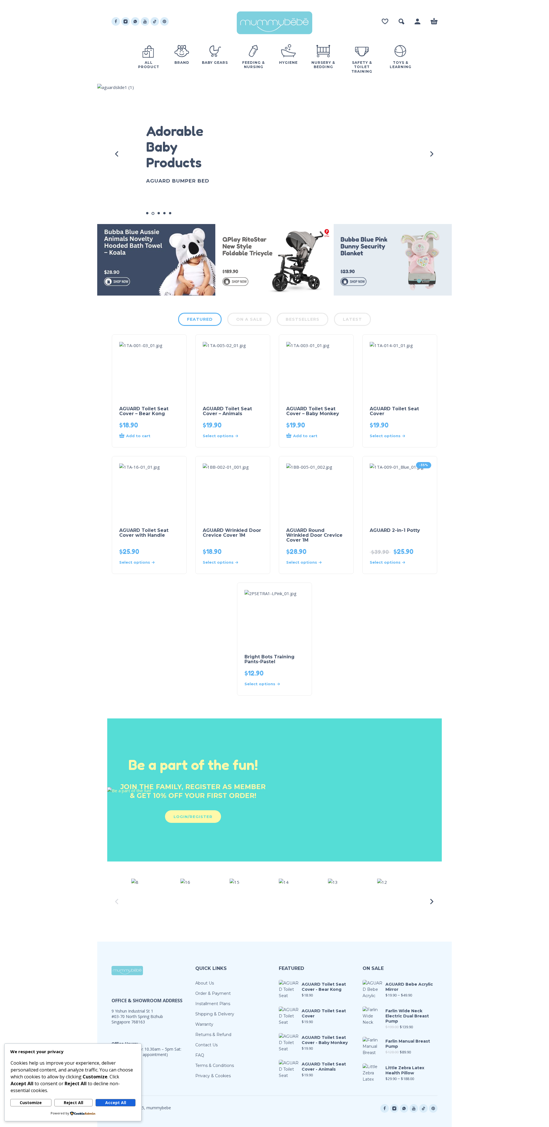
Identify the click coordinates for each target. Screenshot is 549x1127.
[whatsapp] (135, 21)
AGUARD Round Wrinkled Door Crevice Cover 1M (314, 535)
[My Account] (417, 21)
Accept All (115, 1102)
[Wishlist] (385, 21)
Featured (200, 319)
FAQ (199, 1055)
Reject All (73, 1102)
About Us (204, 983)
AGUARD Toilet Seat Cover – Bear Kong (143, 411)
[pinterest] (164, 21)
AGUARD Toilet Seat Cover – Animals (227, 411)
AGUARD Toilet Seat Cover (394, 411)
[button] (401, 21)
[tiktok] (154, 21)
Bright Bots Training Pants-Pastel (269, 659)
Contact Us (206, 1044)
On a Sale (249, 319)
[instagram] (125, 21)
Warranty (204, 1024)
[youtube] (145, 21)
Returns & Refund (213, 1034)
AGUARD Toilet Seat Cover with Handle (143, 533)
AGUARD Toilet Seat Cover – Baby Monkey (312, 411)
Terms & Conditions (214, 1065)
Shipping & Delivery (214, 1014)
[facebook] (116, 21)
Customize (31, 1102)
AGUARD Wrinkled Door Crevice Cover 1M (232, 533)
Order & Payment (213, 993)
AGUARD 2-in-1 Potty (395, 530)
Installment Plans (212, 1003)
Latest (352, 319)
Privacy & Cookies (213, 1075)
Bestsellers (302, 319)
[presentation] (117, 154)
